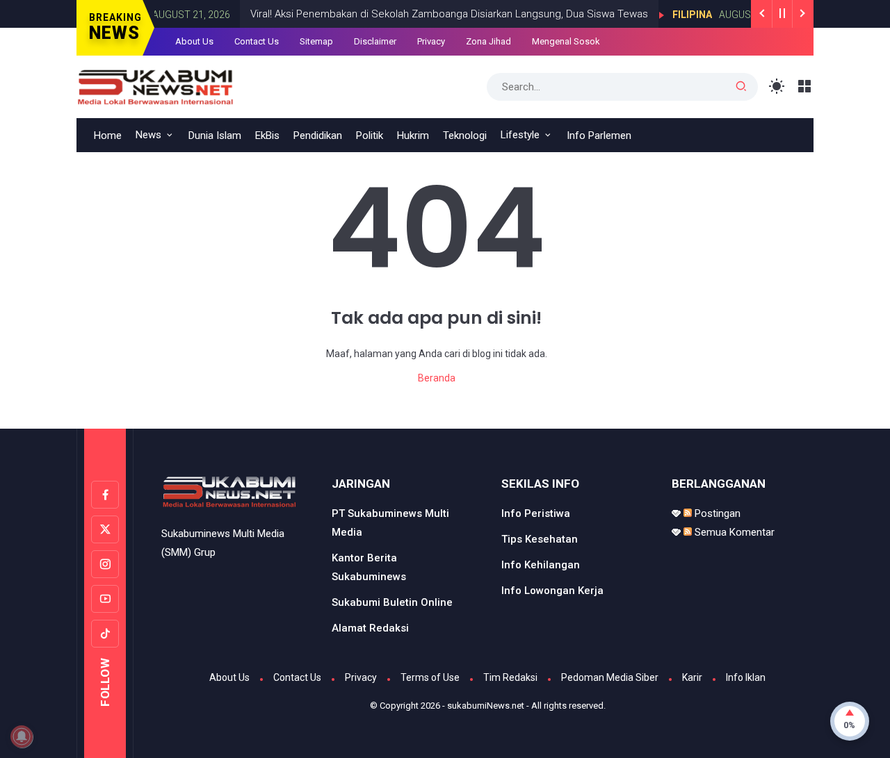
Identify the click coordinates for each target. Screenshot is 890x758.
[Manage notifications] (21, 736)
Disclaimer (375, 41)
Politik (369, 135)
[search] (741, 87)
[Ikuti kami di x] (105, 529)
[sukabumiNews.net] (160, 85)
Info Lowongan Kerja (552, 590)
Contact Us (256, 41)
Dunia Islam (214, 135)
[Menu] (805, 86)
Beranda (436, 378)
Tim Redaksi (510, 677)
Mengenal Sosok (566, 41)
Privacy (431, 41)
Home (108, 135)
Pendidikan (317, 135)
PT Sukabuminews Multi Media (390, 522)
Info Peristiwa (535, 513)
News (148, 135)
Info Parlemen (599, 135)
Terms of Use (430, 677)
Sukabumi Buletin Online (392, 602)
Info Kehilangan (540, 565)
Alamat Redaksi (370, 628)
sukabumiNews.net (485, 705)
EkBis (267, 135)
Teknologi (465, 135)
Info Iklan (746, 677)
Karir (692, 677)
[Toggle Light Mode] (777, 86)
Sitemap (316, 41)
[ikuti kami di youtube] (105, 599)
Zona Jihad (488, 41)
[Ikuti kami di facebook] (105, 495)
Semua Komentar (733, 532)
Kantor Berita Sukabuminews (369, 567)
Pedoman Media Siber (609, 677)
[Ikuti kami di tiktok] (105, 634)
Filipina (681, 14)
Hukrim (413, 135)
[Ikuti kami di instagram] (105, 564)
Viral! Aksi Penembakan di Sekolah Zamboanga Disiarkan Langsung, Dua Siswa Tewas (438, 14)
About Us (194, 41)
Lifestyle (520, 135)
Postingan (716, 513)
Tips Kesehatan (539, 539)
